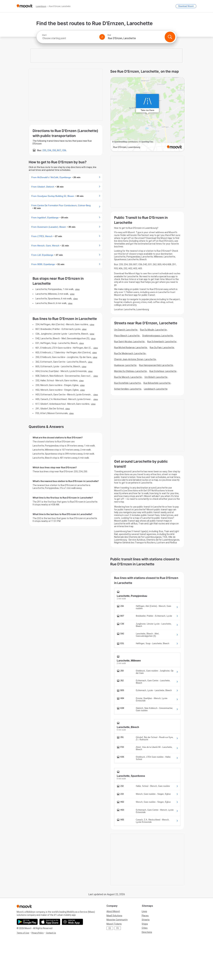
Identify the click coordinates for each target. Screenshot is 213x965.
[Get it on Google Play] (27, 922)
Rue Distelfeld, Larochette (127, 383)
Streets (146, 919)
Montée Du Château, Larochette (130, 371)
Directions (147, 932)
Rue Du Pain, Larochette (162, 347)
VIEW (77, 289)
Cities (145, 928)
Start (44, 35)
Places (145, 915)
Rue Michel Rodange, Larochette (130, 347)
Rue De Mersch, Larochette (128, 377)
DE (110, 928)
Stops (145, 924)
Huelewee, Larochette (125, 365)
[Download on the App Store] (49, 922)
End (109, 35)
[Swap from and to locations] (102, 37)
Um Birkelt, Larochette (156, 377)
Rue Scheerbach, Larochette (161, 341)
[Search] (170, 37)
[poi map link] (147, 114)
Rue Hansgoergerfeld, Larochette (156, 365)
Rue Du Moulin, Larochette (153, 329)
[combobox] (69, 38)
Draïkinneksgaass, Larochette (157, 335)
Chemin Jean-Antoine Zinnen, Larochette (135, 359)
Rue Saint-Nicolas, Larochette (129, 341)
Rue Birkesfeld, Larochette (157, 383)
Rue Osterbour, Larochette (163, 371)
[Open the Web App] (72, 922)
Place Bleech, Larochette (127, 335)
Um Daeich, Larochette (125, 329)
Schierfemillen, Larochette (127, 389)
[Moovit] (24, 6)
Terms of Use (23, 933)
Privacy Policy (37, 933)
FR (117, 928)
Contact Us (51, 933)
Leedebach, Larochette (155, 389)
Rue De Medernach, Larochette (130, 353)
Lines (144, 911)
